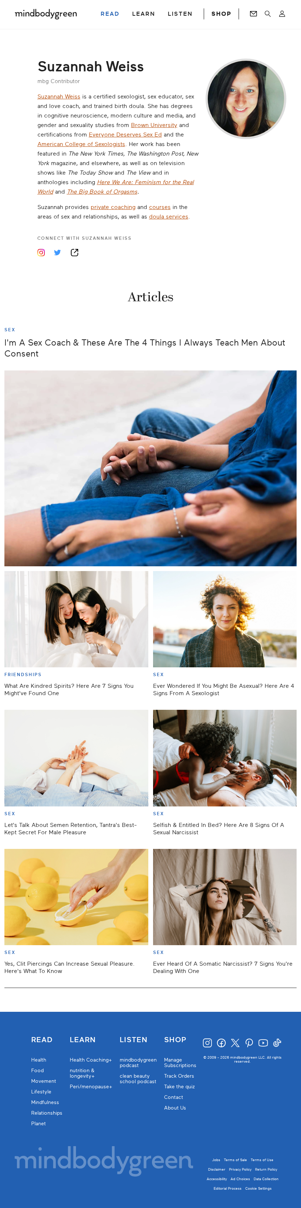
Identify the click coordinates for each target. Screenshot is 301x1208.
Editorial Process (228, 1188)
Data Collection (266, 1179)
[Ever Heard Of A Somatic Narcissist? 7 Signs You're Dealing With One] (225, 897)
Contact (173, 1097)
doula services (168, 216)
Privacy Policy (240, 1169)
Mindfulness (45, 1102)
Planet (38, 1123)
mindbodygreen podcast (138, 1062)
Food (37, 1070)
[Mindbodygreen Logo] (46, 14)
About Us (175, 1108)
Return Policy (266, 1169)
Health (38, 1060)
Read (41, 1040)
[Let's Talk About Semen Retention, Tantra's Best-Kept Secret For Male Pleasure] (76, 758)
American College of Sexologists (81, 144)
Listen (134, 1040)
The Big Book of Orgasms (102, 192)
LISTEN (180, 14)
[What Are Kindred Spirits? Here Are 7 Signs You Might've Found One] (76, 619)
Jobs (216, 1160)
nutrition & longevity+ (82, 1073)
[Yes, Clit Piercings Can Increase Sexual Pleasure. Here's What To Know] (76, 897)
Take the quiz (179, 1086)
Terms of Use (262, 1160)
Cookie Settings (258, 1188)
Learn (83, 1040)
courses (160, 207)
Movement (43, 1081)
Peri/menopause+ (91, 1086)
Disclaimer (216, 1169)
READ (110, 14)
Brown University (154, 125)
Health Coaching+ (91, 1060)
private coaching (113, 207)
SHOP (221, 14)
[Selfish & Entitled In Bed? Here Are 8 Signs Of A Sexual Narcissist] (225, 758)
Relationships (46, 1113)
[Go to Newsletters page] (253, 13)
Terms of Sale (235, 1160)
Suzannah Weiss (58, 96)
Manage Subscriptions (180, 1062)
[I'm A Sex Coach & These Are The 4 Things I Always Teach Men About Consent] (150, 468)
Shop (175, 1040)
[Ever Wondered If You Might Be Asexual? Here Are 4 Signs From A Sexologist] (225, 619)
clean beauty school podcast (138, 1078)
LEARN (143, 14)
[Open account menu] (282, 13)
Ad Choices (240, 1179)
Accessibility (217, 1179)
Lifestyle (41, 1092)
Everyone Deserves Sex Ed (125, 134)
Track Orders (179, 1076)
